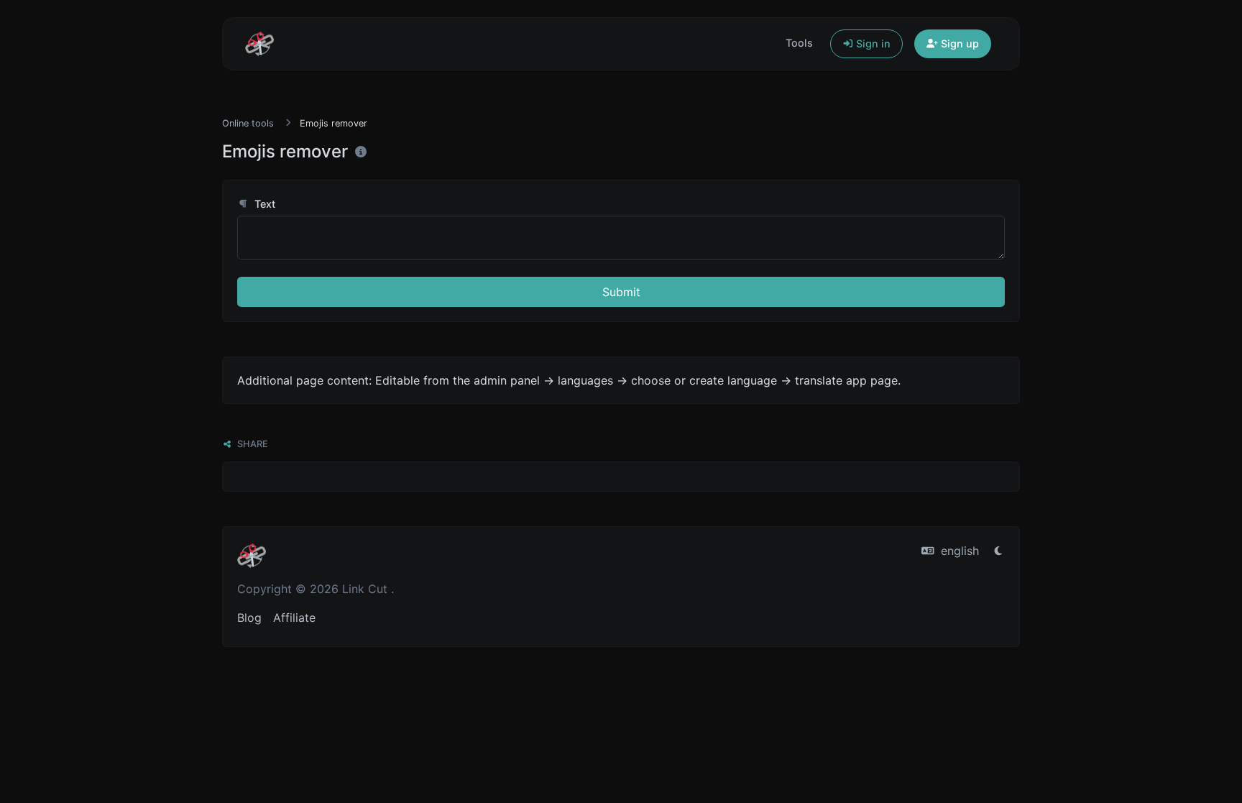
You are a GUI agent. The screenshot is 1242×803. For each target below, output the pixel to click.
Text (263, 204)
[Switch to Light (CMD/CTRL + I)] (998, 550)
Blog (249, 617)
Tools (799, 43)
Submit (621, 292)
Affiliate (294, 617)
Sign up (958, 43)
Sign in (872, 43)
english (958, 550)
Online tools (248, 123)
